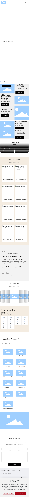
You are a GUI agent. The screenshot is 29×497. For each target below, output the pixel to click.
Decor (17, 151)
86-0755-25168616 (8, 473)
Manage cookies (8, 493)
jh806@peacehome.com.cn (12, 475)
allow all (21, 493)
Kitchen (3, 151)
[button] (15, 78)
